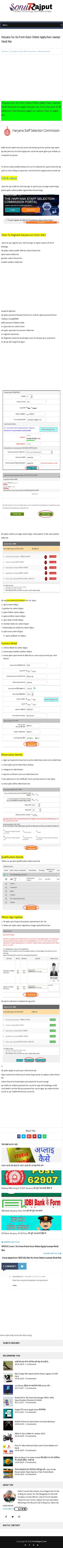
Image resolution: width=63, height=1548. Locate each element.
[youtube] (37, 1545)
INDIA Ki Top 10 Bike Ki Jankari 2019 (30, 1433)
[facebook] (29, 1545)
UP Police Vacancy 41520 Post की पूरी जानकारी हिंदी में (23, 1233)
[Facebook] (6, 1517)
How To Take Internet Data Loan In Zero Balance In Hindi (36, 1446)
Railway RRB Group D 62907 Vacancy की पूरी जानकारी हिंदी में (26, 1188)
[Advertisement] (31, 80)
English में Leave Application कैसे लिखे (30, 1409)
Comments (45, 51)
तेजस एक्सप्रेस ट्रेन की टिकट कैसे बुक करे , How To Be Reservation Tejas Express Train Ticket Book (35, 1470)
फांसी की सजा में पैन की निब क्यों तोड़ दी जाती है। (32, 1361)
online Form (31, 51)
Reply (15, 1285)
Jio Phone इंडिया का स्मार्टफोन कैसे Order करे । (33, 1385)
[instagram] (33, 1545)
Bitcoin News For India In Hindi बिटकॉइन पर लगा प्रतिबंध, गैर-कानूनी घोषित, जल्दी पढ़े (37, 1458)
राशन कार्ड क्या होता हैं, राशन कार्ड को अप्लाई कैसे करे (22, 1165)
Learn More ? (8, 1508)
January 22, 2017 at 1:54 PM (34, 1276)
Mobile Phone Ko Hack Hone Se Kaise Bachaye (35, 1421)
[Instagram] (19, 1517)
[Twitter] (13, 1517)
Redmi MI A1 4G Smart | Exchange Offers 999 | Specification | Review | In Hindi (34, 1398)
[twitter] (25, 1545)
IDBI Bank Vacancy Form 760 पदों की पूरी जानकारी (21, 1210)
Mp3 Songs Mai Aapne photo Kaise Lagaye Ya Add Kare (36, 1374)
